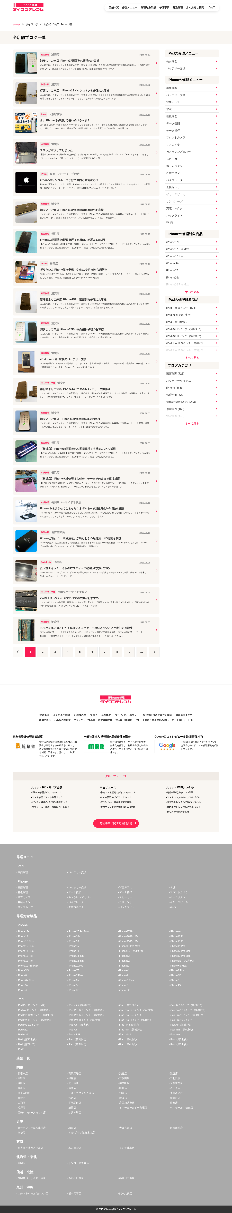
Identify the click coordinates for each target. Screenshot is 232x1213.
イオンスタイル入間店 (81, 1093)
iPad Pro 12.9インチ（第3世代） (36, 1015)
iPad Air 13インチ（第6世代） (184, 329)
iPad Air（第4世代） (130, 1024)
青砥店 (21, 1088)
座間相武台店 (127, 1102)
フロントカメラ (175, 137)
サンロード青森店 (78, 1163)
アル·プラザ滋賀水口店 (81, 1132)
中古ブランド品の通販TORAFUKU (118, 807)
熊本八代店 (125, 1193)
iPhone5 (123, 985)
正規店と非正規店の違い (155, 720)
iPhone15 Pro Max (129, 941)
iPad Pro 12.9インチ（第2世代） (86, 1015)
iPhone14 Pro (177, 945)
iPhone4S (175, 985)
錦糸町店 (124, 1083)
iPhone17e (173, 242)
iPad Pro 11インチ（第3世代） (35, 1019)
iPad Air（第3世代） (181, 1024)
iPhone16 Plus (26, 941)
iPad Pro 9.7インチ (28, 1024)
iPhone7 (123, 975)
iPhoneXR (74, 970)
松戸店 (21, 1107)
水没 (169, 109)
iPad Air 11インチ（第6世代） (184, 336)
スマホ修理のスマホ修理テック (47, 797)
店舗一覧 (114, 7)
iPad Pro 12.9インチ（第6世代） (186, 343)
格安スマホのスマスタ (178, 812)
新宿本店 (23, 1073)
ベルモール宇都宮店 (181, 1107)
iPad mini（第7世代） (179, 314)
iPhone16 (73, 941)
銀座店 (72, 1078)
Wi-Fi (169, 222)
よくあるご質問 (195, 7)
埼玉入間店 (24, 1093)
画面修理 (171, 61)
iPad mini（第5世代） (182, 1029)
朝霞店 (123, 1093)
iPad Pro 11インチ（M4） (182, 307)
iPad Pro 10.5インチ (181, 1019)
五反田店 (124, 1078)
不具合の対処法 (62, 720)
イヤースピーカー (177, 194)
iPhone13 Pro (25, 955)
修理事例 (164, 7)
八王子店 (175, 1088)
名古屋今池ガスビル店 (30, 1147)
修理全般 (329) (175, 394)
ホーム (16, 24)
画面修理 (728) (175, 373)
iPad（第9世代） (77, 1039)
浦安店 (174, 1102)
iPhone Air (172, 263)
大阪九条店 (125, 1127)
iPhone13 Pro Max (180, 950)
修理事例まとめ (184, 715)
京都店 (21, 1132)
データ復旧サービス (182, 720)
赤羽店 (72, 1088)
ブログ (211, 7)
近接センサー (174, 187)
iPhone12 (124, 960)
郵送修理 (178, 7)
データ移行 (173, 130)
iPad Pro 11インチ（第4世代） (187, 1015)
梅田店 (72, 1127)
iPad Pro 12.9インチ (130, 1015)
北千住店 (73, 1083)
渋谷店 (123, 1073)
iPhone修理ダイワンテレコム (46, 792)
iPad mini (175, 1034)
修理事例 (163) (175, 409)
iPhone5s (23, 985)
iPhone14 (73, 950)
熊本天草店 (74, 1193)
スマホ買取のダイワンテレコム (116, 797)
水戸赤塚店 (74, 1112)
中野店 (21, 1078)
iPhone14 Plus (26, 950)
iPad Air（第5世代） (79, 1024)
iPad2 (21, 1049)
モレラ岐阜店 (127, 1147)
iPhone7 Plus (75, 975)
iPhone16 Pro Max (177, 284)
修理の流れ (45, 720)
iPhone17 (172, 270)
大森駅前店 (176, 1083)
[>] (154, 652)
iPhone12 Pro (25, 960)
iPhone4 (22, 990)
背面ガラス (173, 102)
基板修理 (171, 116)
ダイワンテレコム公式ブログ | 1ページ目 (49, 24)
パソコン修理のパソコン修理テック (49, 802)
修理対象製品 (148, 7)
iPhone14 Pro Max (129, 945)
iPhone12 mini (76, 960)
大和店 (21, 1102)
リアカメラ (173, 144)
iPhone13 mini (76, 955)
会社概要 (106, 715)
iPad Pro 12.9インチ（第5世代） (186, 350)
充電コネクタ (174, 208)
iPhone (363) (174, 387)
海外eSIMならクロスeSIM (180, 792)
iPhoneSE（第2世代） (182, 960)
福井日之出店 (127, 1178)
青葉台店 (175, 1097)
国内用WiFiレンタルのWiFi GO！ (183, 807)
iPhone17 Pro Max (177, 249)
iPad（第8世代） (128, 1039)
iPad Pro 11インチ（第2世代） (85, 1019)
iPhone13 (124, 955)
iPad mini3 (74, 1034)
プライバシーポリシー (127, 715)
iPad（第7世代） (179, 1039)
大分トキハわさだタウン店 (33, 1193)
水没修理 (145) (175, 416)
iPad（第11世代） (177, 322)
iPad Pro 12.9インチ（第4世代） (188, 1010)
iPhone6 (174, 980)
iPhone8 (22, 975)
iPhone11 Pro (75, 965)
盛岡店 (21, 1163)
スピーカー (173, 158)
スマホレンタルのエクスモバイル (183, 797)
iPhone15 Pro (177, 941)
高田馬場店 (74, 1073)
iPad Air (72, 1029)
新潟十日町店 (76, 1178)
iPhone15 (73, 945)
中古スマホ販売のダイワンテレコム (118, 792)
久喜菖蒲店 (176, 1093)
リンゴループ (174, 201)
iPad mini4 (23, 1034)
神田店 (21, 1083)
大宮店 (21, 1097)
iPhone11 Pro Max (28, 965)
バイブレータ (174, 180)
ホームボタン (174, 166)
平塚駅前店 (74, 1102)
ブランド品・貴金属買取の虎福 (116, 802)
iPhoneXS (23, 970)
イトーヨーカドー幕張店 (133, 1107)
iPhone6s (73, 980)
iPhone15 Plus (26, 945)
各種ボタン (173, 172)
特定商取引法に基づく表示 (157, 715)
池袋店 (174, 1073)
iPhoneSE (175, 975)
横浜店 (123, 1097)
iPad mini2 (125, 1034)
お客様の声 (80, 715)
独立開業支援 (105, 720)
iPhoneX (124, 970)
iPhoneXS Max (178, 965)
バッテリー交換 (175, 68)
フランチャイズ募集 (84, 720)
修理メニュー (129, 7)
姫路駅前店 (176, 1127)
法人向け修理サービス (127, 720)
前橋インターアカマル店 (32, 1112)
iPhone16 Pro (177, 936)
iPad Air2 (23, 1029)
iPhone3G (124, 990)
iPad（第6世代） (27, 1044)
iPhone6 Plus (126, 980)
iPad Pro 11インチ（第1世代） (136, 1019)
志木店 (72, 1097)
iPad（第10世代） (28, 1039)
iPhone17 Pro (174, 256)
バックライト (174, 215)
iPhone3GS (74, 990)
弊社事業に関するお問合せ (116, 823)
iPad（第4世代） (128, 1044)
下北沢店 (175, 1078)
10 (141, 651)
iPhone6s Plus (26, 980)
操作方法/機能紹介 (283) (181, 401)
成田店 (72, 1107)
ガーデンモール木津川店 (32, 1127)
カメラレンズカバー (178, 151)
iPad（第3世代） (179, 1044)
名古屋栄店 (74, 1147)
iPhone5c (73, 985)
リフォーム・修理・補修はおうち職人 (50, 807)
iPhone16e (173, 277)
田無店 (123, 1088)
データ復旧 (173, 123)
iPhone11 (124, 965)
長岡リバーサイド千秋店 (32, 1178)
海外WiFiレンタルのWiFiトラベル (184, 802)
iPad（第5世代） (77, 1044)
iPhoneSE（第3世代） (131, 950)
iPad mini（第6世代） (131, 1029)
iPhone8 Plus (177, 970)
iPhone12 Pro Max (180, 955)
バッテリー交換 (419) (179, 380)
